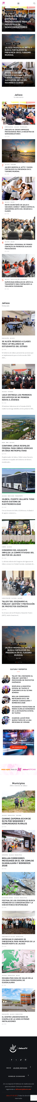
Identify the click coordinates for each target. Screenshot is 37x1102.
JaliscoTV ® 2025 (11, 1095)
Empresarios (10, 9)
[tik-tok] (21, 1060)
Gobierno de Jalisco (8, 936)
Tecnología (9, 12)
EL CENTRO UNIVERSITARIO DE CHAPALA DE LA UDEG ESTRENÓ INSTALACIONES (15, 1019)
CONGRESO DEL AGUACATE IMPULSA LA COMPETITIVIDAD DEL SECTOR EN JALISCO (18, 552)
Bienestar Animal (7, 897)
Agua (3, 442)
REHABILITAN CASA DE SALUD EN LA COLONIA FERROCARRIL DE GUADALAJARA (17, 980)
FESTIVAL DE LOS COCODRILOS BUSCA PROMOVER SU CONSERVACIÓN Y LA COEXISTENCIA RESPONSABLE (18, 902)
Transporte (19, 496)
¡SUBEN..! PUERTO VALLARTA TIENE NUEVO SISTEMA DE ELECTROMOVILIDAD (18, 501)
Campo (4, 547)
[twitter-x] (16, 1060)
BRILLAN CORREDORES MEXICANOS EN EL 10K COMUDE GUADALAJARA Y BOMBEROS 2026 (18, 862)
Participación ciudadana (19, 279)
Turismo (16, 43)
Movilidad (11, 496)
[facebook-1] (11, 1060)
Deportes (5, 855)
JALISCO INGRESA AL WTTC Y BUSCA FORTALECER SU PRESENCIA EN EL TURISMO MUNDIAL (18, 51)
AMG (7, 442)
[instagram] (25, 1060)
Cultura (14, 598)
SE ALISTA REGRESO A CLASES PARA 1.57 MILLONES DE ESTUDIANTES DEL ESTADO (16, 344)
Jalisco (20, 9)
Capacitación (6, 598)
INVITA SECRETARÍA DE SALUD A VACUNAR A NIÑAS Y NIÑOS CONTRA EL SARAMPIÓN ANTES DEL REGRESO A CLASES (18, 78)
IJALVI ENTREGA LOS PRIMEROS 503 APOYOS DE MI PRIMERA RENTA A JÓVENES (17, 397)
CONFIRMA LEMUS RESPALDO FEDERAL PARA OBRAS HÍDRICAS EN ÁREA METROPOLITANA (17, 448)
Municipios (11, 815)
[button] (15, 662)
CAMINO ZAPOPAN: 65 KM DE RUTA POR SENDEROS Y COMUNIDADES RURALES (16, 821)
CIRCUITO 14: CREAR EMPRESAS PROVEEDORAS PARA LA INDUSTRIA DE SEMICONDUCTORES (18, 22)
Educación (5, 338)
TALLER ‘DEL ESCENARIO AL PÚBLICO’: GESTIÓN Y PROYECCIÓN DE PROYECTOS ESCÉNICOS (18, 604)
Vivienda (10, 391)
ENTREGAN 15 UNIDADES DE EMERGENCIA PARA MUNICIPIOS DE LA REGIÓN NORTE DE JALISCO (18, 941)
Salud (16, 69)
